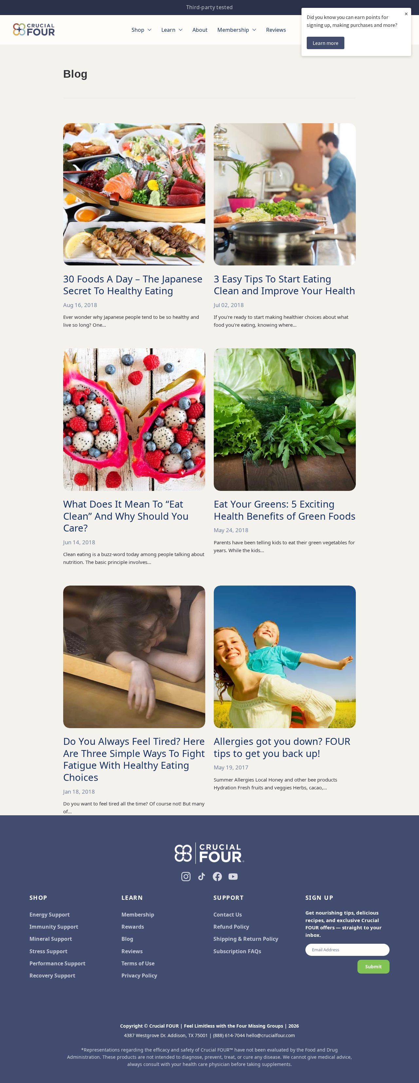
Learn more (325, 43)
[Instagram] (186, 876)
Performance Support (57, 963)
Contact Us (227, 914)
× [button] (406, 14)
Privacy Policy (139, 975)
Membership (137, 914)
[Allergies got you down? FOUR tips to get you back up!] (285, 657)
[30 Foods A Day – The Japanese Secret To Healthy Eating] (134, 194)
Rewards (132, 926)
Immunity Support (53, 926)
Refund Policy (231, 926)
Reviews (132, 951)
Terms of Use (138, 963)
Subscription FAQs (237, 951)
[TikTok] (201, 876)
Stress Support (48, 951)
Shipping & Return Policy (245, 938)
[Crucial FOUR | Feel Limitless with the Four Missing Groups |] (34, 29)
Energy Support (49, 914)
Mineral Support (50, 938)
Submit (373, 966)
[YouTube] (233, 876)
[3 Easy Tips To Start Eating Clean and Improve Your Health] (285, 194)
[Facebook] (217, 876)
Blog (127, 938)
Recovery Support (52, 975)
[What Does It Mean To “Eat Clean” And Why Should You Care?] (134, 419)
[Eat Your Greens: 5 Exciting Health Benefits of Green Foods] (285, 419)
